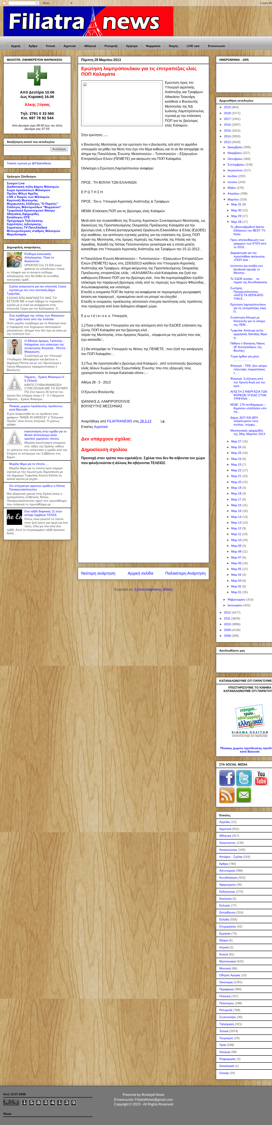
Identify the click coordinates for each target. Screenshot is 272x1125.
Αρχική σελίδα (140, 573)
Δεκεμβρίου (236, 147)
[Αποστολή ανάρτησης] (162, 421)
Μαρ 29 (236, 216)
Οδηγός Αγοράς (229, 975)
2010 (228, 624)
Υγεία (222, 1045)
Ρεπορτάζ (111, 46)
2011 (227, 618)
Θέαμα (223, 940)
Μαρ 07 (236, 557)
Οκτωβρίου (235, 159)
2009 (228, 630)
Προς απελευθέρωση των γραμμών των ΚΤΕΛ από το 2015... (248, 243)
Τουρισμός (226, 1038)
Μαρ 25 (236, 453)
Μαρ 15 (236, 511)
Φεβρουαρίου (237, 599)
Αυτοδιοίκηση (228, 877)
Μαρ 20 (236, 482)
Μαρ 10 (236, 540)
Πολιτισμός (226, 1003)
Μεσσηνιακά (227, 961)
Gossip (224, 1073)
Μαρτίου (234, 199)
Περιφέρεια (226, 989)
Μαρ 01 (236, 592)
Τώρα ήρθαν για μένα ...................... (244, 358)
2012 (228, 612)
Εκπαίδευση (227, 912)
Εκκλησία (225, 898)
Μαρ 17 (236, 499)
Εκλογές (224, 905)
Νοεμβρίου (235, 153)
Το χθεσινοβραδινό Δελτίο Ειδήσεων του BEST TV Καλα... (247, 230)
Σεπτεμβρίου (236, 164)
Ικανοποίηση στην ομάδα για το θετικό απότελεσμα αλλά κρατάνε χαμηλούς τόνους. (45, 435)
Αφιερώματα (227, 884)
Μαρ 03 (236, 580)
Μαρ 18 (236, 493)
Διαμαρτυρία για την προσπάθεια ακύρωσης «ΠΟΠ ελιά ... (247, 256)
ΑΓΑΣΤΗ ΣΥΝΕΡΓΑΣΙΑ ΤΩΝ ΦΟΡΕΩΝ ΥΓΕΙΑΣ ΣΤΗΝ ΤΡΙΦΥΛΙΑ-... (248, 395)
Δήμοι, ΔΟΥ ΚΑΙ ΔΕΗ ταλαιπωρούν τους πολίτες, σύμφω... (244, 421)
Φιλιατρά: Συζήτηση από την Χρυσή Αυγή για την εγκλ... (247, 382)
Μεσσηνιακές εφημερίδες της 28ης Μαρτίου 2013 (247, 432)
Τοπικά (50, 46)
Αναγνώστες (227, 842)
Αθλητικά (90, 46)
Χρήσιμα (131, 46)
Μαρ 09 (236, 545)
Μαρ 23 (236, 464)
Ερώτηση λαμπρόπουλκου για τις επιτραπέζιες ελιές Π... (248, 308)
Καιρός (173, 46)
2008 (228, 635)
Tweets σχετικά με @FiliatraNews (29, 163)
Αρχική (15, 46)
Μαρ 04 (236, 574)
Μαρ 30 (236, 210)
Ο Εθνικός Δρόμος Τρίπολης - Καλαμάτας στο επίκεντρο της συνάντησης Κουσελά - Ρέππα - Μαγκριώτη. (45, 346)
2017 (228, 119)
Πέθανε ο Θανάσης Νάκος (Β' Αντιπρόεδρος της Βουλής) (247, 347)
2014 (228, 136)
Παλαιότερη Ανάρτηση (185, 573)
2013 (228, 142)
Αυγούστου (236, 170)
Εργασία (224, 933)
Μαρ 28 (236, 221)
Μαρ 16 (236, 505)
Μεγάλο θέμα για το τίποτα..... (29, 464)
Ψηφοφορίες (227, 1059)
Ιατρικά (224, 947)
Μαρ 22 (236, 470)
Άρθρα (33, 46)
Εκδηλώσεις (227, 891)
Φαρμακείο (153, 46)
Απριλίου (234, 193)
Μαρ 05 (236, 569)
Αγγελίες (224, 822)
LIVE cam (193, 46)
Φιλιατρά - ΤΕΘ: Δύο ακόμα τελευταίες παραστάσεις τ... (248, 369)
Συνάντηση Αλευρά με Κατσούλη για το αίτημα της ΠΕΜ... (247, 321)
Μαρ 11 (236, 534)
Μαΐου (232, 187)
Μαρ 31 (236, 204)
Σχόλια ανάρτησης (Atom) (153, 589)
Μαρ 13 (236, 522)
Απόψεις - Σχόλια (230, 856)
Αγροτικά (70, 46)
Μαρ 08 (236, 551)
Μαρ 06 (236, 563)
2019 (228, 107)
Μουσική (225, 968)
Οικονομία (226, 982)
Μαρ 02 (236, 586)
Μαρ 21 (236, 476)
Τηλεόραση (226, 1024)
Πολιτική (224, 996)
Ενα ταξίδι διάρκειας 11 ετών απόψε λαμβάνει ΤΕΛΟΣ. (43, 513)
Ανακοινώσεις (228, 849)
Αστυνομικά (227, 870)
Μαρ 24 (236, 458)
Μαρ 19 (236, 487)
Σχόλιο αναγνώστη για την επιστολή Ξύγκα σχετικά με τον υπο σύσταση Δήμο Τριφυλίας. (36, 290)
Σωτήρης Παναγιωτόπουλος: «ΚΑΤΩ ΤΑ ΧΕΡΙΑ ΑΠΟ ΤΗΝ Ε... (246, 293)
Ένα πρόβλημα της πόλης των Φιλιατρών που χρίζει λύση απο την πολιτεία (36, 317)
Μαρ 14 (236, 516)
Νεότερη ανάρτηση (98, 573)
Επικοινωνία (216, 46)
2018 (228, 113)
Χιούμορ (224, 1052)
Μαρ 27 (236, 441)
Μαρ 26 (236, 447)
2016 (228, 124)
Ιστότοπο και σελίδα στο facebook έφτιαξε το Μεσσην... (246, 269)
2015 (228, 130)
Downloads (226, 1066)
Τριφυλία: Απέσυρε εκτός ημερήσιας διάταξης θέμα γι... (248, 334)
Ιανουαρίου (235, 605)
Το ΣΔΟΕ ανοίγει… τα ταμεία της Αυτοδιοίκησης (248, 280)
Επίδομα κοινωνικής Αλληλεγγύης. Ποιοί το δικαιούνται (39, 257)
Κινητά (223, 954)
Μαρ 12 (236, 528)
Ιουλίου (233, 176)
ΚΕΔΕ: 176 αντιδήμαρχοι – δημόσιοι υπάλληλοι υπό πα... (248, 408)
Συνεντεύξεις (227, 1017)
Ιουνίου (233, 182)
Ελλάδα (224, 919)
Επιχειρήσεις (227, 926)
